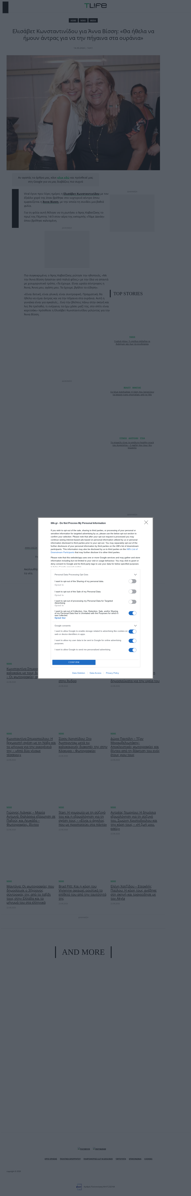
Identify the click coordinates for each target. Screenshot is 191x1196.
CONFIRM (74, 662)
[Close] (147, 523)
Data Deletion (78, 673)
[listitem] (95, 574)
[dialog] (95, 598)
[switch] (132, 581)
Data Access (95, 673)
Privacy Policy (112, 673)
